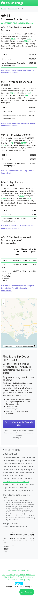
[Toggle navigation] (34, 3)
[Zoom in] (3, 300)
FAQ (3, 575)
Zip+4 (6, 577)
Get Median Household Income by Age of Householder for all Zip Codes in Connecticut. (17, 288)
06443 (29, 39)
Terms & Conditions (25, 577)
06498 (26, 41)
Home (3, 9)
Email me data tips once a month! (19, 570)
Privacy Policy (25, 579)
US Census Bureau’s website (16, 481)
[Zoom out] (3, 303)
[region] (19, 323)
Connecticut (12, 9)
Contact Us (10, 575)
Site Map (13, 577)
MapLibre (6, 346)
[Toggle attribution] (34, 346)
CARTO (13, 346)
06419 (12, 39)
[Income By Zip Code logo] (12, 3)
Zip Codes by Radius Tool (25, 575)
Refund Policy (13, 579)
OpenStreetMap (21, 346)
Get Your (19, 424)
